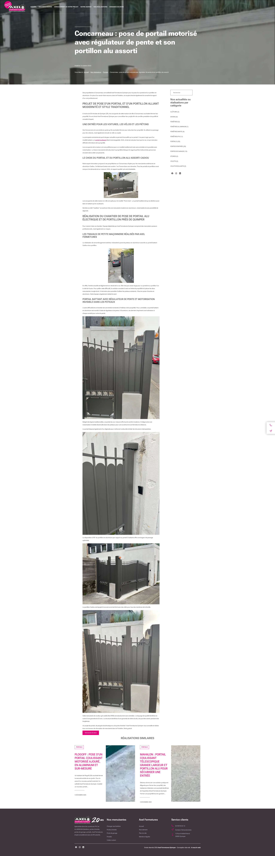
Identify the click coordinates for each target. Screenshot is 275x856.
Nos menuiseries (45, 7)
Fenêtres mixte (176, 132)
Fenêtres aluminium (178, 127)
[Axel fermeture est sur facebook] (172, 173)
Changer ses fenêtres (114, 826)
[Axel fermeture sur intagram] (176, 173)
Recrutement (143, 830)
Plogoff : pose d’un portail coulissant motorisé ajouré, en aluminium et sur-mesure (88, 761)
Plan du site (143, 833)
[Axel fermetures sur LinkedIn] (83, 847)
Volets (173, 161)
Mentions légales (144, 837)
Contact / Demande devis (183, 830)
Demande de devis (116, 7)
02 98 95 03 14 (180, 826)
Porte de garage (112, 833)
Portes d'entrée (176, 146)
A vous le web (196, 847)
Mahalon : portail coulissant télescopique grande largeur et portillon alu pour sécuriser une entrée (154, 765)
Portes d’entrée (112, 830)
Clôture (173, 112)
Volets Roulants (177, 166)
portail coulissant (100, 140)
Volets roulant (111, 840)
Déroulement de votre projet (66, 7)
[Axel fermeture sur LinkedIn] (180, 173)
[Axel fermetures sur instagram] (80, 847)
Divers (172, 117)
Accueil (33, 7)
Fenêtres (174, 122)
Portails (173, 141)
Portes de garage (177, 151)
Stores (173, 156)
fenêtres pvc (175, 136)
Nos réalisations (100, 7)
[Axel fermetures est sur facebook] (76, 847)
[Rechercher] (188, 92)
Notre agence (85, 7)
